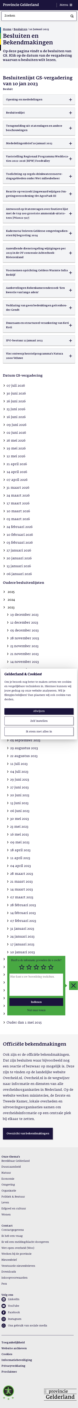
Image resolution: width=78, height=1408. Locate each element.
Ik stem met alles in (39, 731)
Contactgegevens (12, 1230)
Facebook (14, 1312)
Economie (7, 1179)
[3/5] (36, 967)
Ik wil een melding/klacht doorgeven (25, 1242)
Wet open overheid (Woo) (17, 1248)
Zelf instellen (39, 720)
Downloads (8, 1272)
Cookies (6, 1354)
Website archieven (14, 1348)
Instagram (14, 1319)
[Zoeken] (72, 16)
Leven (5, 1202)
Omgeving (8, 1184)
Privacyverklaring (13, 1366)
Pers (4, 1284)
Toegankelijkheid (13, 1342)
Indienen (36, 1002)
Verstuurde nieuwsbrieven (18, 1266)
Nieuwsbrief (9, 1260)
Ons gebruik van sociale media (27, 1325)
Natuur (6, 1173)
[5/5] (50, 967)
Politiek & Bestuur (13, 1197)
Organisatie (8, 1190)
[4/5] (43, 967)
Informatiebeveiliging (16, 1360)
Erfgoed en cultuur (13, 1208)
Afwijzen (39, 711)
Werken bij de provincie (16, 1254)
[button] (39, 100)
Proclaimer (9, 1372)
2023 (11, 607)
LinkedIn (13, 1299)
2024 (11, 599)
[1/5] (21, 967)
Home (7, 29)
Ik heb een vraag (12, 1236)
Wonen (6, 1214)
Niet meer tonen (36, 1010)
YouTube (13, 1306)
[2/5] (29, 967)
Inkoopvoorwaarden (14, 1278)
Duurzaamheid (11, 1167)
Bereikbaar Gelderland (15, 1161)
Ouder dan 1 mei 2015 (24, 1022)
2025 (11, 592)
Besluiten (20, 29)
